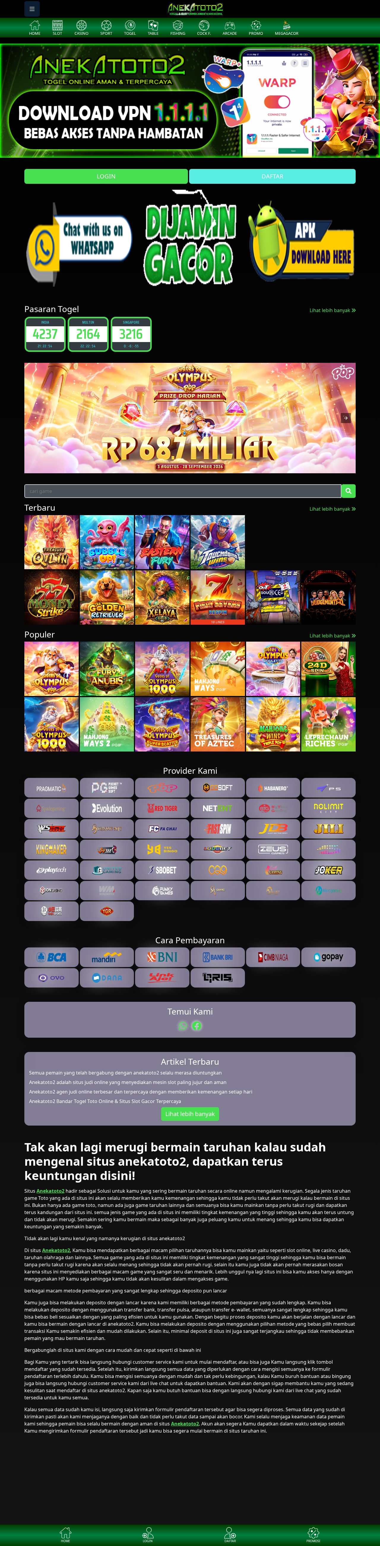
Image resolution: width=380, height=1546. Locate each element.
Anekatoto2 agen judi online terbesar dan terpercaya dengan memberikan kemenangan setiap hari (140, 1091)
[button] (370, 101)
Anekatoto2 (50, 1191)
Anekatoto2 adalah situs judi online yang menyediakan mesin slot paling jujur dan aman (128, 1082)
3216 (45, 334)
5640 (88, 334)
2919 (131, 334)
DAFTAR (272, 176)
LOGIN (106, 176)
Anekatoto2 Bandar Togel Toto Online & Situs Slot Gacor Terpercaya (105, 1101)
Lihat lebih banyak (331, 310)
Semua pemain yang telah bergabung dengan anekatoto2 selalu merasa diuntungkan (125, 1072)
